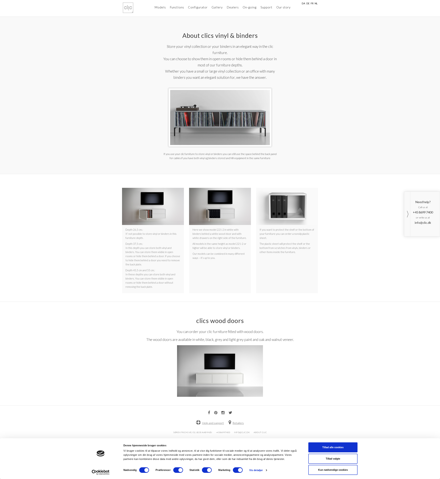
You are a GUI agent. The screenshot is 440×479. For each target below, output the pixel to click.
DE (308, 3)
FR (312, 3)
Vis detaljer (256, 470)
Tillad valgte (333, 458)
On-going (250, 7)
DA (303, 3)
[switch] (178, 470)
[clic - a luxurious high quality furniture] (128, 8)
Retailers (238, 422)
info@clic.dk (242, 432)
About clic (260, 432)
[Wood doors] (220, 370)
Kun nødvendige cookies (333, 469)
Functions (177, 7)
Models (160, 7)
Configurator (198, 7)
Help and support (213, 422)
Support (266, 7)
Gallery (217, 7)
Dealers (233, 7)
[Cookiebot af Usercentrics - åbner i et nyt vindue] (101, 472)
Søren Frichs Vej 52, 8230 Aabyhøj (192, 432)
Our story (283, 7)
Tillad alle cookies (333, 447)
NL (316, 3)
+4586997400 (223, 432)
